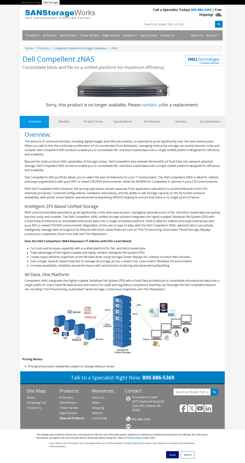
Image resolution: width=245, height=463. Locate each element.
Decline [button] (188, 454)
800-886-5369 (201, 10)
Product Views (93, 121)
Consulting (99, 418)
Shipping (98, 408)
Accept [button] (172, 454)
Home (29, 48)
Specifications (122, 121)
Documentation (210, 121)
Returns (97, 413)
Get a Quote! (148, 35)
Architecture (151, 121)
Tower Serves (69, 408)
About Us (197, 35)
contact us (152, 105)
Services (180, 121)
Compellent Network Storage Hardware (80, 48)
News (96, 403)
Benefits (64, 121)
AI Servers (50, 35)
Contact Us (167, 35)
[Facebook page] (183, 410)
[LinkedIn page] (208, 410)
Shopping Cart (36, 403)
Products (32, 35)
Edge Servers (111, 35)
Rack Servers (68, 35)
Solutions (129, 35)
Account (211, 35)
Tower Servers (89, 35)
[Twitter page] (191, 410)
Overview (35, 121)
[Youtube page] (200, 410)
